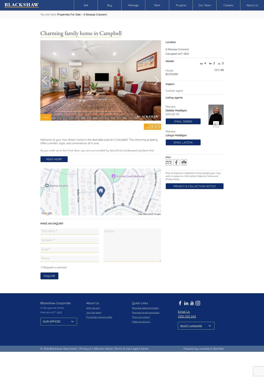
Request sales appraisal (145, 307)
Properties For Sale (69, 14)
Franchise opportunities (99, 317)
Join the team (94, 312)
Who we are (93, 307)
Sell (86, 5)
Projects (181, 5)
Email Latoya (183, 142)
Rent (157, 5)
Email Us (184, 312)
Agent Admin (140, 348)
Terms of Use (123, 348)
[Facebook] (176, 162)
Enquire (49, 276)
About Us (252, 5)
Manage (133, 5)
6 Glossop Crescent (95, 14)
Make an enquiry (141, 321)
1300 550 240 (187, 316)
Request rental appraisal (145, 312)
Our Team (204, 5)
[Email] (169, 162)
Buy (109, 5)
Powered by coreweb (196, 348)
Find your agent (141, 317)
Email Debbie (183, 121)
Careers (228, 5)
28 (146, 127)
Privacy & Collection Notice (195, 186)
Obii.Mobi (218, 348)
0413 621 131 (172, 114)
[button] (157, 80)
